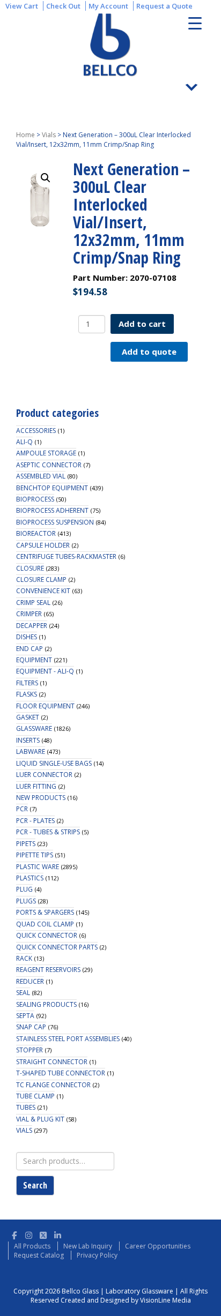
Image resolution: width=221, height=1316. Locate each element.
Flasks (26, 694)
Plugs (26, 901)
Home (25, 134)
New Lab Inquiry (87, 1246)
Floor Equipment (45, 706)
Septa (25, 1015)
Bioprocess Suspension (55, 522)
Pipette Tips (34, 854)
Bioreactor (36, 533)
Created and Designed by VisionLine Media (126, 1300)
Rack (24, 958)
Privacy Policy (97, 1255)
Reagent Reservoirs (48, 969)
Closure (30, 568)
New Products (40, 797)
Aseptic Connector (49, 464)
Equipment (34, 659)
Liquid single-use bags (54, 763)
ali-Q (24, 441)
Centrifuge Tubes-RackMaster (66, 556)
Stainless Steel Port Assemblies (68, 1038)
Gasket (27, 717)
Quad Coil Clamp (45, 924)
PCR (22, 808)
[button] (45, 178)
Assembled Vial (40, 476)
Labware (30, 751)
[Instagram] (29, 1234)
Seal (23, 992)
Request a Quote (164, 6)
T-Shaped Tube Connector (60, 1073)
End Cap (29, 648)
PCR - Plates (35, 820)
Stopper (29, 1050)
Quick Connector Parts (57, 947)
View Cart (21, 6)
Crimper (29, 613)
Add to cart (142, 323)
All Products (32, 1246)
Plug (24, 889)
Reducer (30, 981)
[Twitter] (43, 1234)
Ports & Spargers (45, 912)
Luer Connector (44, 774)
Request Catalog (39, 1255)
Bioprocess (35, 499)
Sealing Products (46, 1004)
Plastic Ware (37, 866)
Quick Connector (46, 935)
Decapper (31, 625)
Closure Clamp (41, 579)
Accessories (36, 430)
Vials (49, 134)
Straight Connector (51, 1061)
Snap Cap (31, 1026)
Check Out (63, 6)
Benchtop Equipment (52, 487)
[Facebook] (14, 1234)
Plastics (29, 878)
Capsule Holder (43, 545)
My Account (108, 6)
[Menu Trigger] (195, 23)
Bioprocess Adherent (52, 510)
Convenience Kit (43, 590)
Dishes (26, 636)
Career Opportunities (157, 1246)
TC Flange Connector (53, 1084)
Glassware (34, 728)
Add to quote (149, 351)
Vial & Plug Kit (40, 1119)
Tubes (25, 1107)
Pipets (25, 843)
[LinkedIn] (57, 1234)
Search (35, 1185)
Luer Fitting (36, 786)
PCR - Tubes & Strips (48, 831)
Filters (27, 682)
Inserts (28, 740)
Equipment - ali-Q (45, 671)
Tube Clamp (35, 1096)
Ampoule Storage (46, 453)
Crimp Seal (33, 602)
